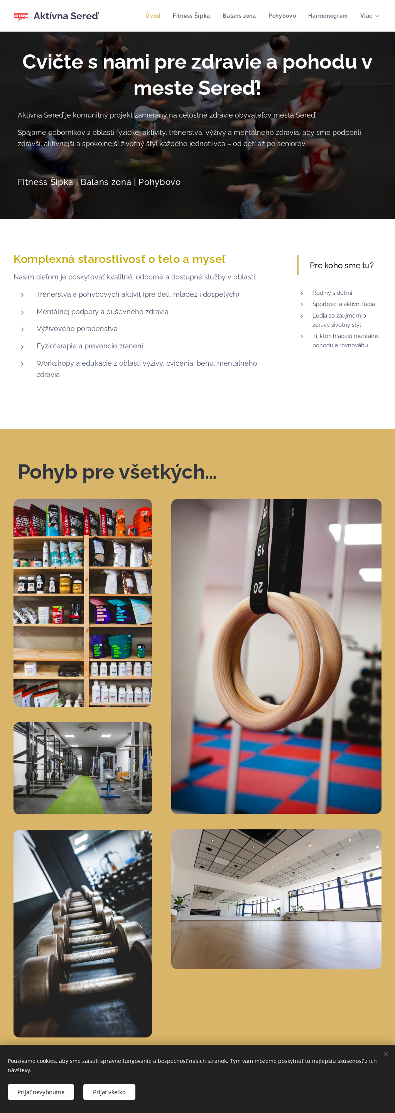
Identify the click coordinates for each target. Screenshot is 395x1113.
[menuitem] (155, 15)
